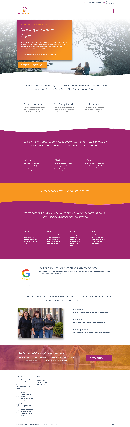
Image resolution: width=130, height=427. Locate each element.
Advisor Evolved (53, 424)
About (41, 11)
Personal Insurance (52, 11)
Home (35, 11)
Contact (89, 11)
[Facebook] (113, 424)
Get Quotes (41, 380)
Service (81, 11)
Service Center (42, 382)
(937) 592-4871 (110, 3)
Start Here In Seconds (102, 11)
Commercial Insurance (68, 11)
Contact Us (41, 384)
